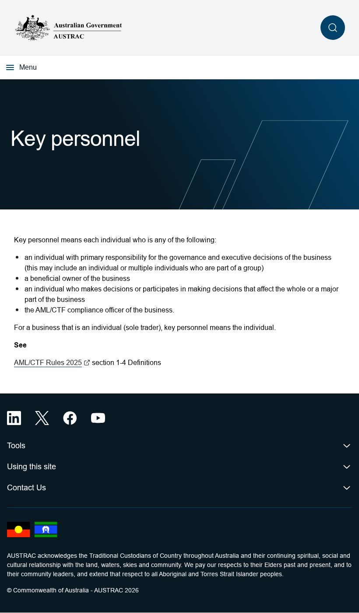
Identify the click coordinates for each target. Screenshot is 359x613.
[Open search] (332, 27)
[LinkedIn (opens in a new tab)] (14, 418)
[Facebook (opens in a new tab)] (70, 418)
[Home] (68, 27)
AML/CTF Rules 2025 (52, 362)
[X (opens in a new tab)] (42, 418)
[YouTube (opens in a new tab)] (98, 418)
